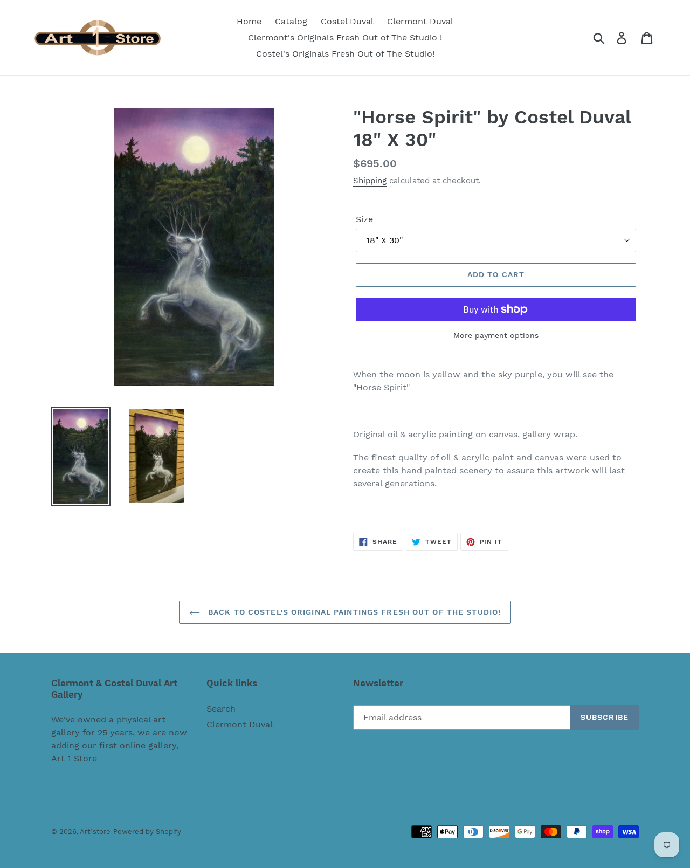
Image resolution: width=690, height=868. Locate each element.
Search (221, 709)
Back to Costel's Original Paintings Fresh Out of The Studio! (353, 612)
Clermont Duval (239, 724)
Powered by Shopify (147, 832)
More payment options (496, 335)
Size (364, 219)
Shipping (370, 180)
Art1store (95, 832)
